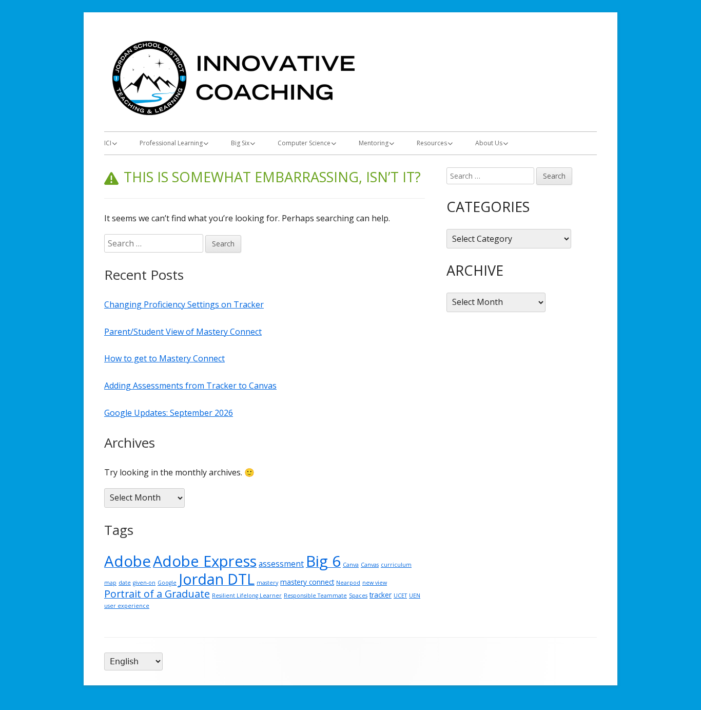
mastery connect (307, 582)
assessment (281, 563)
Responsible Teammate (315, 595)
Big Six (240, 143)
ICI (107, 143)
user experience (126, 605)
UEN (414, 595)
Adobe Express (205, 561)
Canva (351, 564)
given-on (144, 582)
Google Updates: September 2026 (168, 412)
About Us (488, 143)
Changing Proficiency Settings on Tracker (184, 304)
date (125, 582)
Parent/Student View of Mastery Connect (183, 331)
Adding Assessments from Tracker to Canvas (190, 385)
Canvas (370, 564)
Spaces (358, 595)
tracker (380, 595)
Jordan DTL (217, 579)
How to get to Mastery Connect (164, 358)
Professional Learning (171, 143)
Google (167, 582)
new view (374, 582)
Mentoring (373, 143)
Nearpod (348, 582)
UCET (400, 595)
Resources (432, 143)
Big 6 (323, 561)
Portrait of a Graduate (157, 594)
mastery (267, 582)
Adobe (127, 561)
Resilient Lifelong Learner (247, 595)
